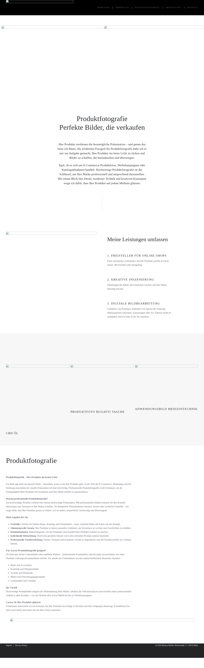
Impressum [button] (103, 7)
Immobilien (122, 7)
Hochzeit (192, 7)
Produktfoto (173, 7)
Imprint (9, 645)
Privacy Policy (21, 645)
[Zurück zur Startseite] (39, 7)
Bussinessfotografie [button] (147, 7)
